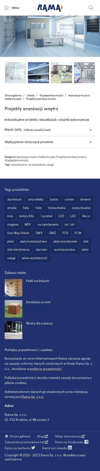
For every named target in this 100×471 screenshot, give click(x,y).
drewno (85, 199)
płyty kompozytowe (33, 241)
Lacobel (46, 216)
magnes (12, 224)
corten (69, 199)
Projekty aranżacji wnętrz (41, 99)
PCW (78, 233)
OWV (38, 233)
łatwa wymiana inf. (35, 258)
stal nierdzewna (18, 249)
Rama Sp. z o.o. (33, 397)
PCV (65, 233)
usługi (50, 164)
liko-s (86, 216)
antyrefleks (35, 199)
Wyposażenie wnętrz (51, 95)
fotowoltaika (57, 208)
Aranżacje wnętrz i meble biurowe (36, 157)
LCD (61, 216)
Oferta (30, 95)
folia (26, 208)
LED (73, 216)
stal (85, 241)
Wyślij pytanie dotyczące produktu (29, 142)
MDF (28, 224)
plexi (10, 241)
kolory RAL (26, 216)
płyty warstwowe (65, 241)
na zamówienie (36, 164)
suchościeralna (64, 249)
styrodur (42, 249)
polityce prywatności (45, 369)
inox (10, 216)
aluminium (14, 199)
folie (38, 208)
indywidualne (19, 164)
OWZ (52, 233)
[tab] (50, 130)
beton (54, 199)
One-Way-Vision (18, 233)
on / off (69, 224)
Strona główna (13, 95)
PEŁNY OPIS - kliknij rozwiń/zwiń (28, 130)
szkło (84, 249)
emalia (12, 208)
